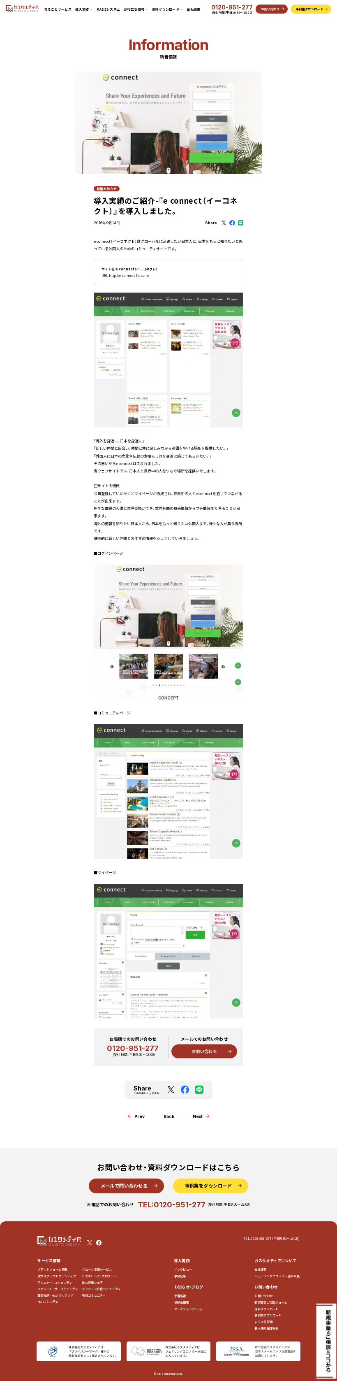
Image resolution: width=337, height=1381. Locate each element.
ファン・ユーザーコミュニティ (57, 1288)
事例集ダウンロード (268, 1315)
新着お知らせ (107, 188)
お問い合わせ (204, 1051)
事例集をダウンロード (208, 1185)
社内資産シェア (92, 1282)
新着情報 (180, 1295)
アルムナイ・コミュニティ (54, 1282)
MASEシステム (108, 9)
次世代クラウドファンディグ (56, 1276)
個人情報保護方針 (266, 1328)
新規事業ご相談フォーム (270, 1302)
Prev (139, 1116)
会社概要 (193, 9)
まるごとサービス (58, 9)
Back (169, 1116)
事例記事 (180, 1276)
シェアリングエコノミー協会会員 (276, 1276)
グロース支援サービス (98, 1269)
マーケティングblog (188, 1309)
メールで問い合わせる (124, 1185)
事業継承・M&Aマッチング (55, 1295)
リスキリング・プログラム (99, 1276)
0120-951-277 (232, 7)
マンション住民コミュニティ (101, 1288)
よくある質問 (263, 1321)
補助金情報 (181, 1302)
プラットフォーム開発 (52, 1269)
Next (198, 1116)
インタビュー (183, 1269)
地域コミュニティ (94, 1295)
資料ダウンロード (266, 1309)
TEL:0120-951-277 (171, 1204)
